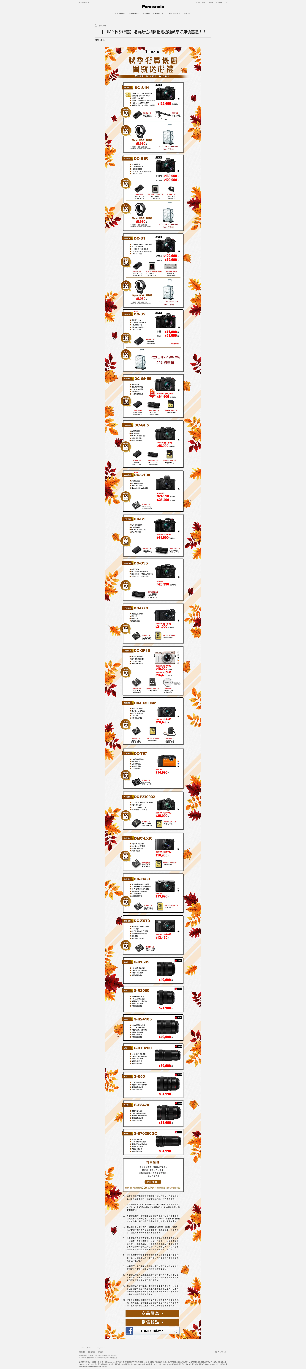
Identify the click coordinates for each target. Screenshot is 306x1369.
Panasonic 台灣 (84, 2)
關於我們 (82, 1352)
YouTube (89, 1348)
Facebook (82, 1348)
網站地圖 (101, 1352)
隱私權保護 (91, 1352)
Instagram (99, 1348)
